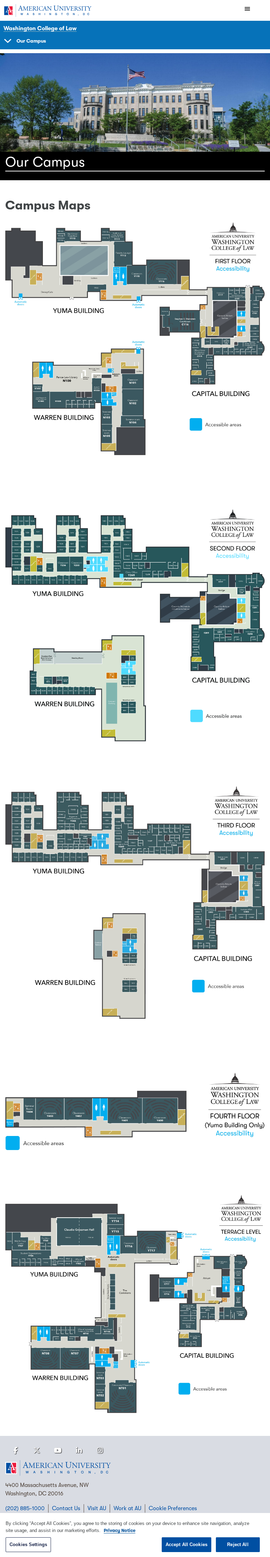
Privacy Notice (119, 1530)
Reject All (237, 1544)
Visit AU (97, 1508)
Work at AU (127, 1508)
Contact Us (66, 1508)
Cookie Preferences (173, 1508)
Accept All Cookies (186, 1544)
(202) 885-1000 (25, 1508)
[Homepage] (135, 1468)
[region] (135, 1535)
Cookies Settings (28, 1544)
